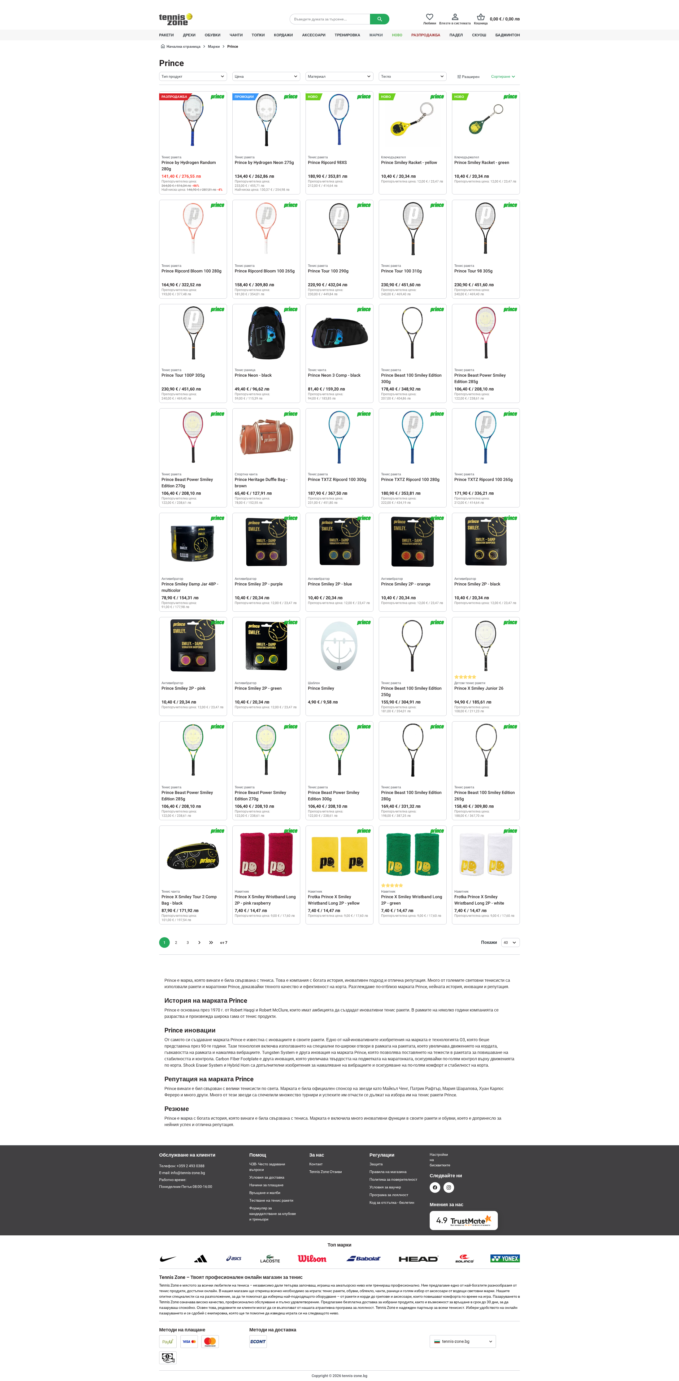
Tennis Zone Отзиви (325, 1172)
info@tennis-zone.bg (188, 1173)
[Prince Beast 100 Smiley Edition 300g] (412, 332)
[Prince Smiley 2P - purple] (266, 541)
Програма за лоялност (388, 1195)
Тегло (386, 76)
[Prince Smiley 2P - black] (486, 541)
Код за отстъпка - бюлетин (391, 1202)
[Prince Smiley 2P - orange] (412, 541)
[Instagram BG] (448, 1187)
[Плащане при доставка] (168, 1357)
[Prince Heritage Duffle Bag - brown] (266, 437)
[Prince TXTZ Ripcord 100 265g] (486, 437)
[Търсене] (379, 19)
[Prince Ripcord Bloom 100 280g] (193, 228)
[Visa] (189, 1341)
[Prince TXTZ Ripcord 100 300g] (339, 437)
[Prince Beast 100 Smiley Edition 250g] (412, 645)
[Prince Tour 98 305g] (486, 228)
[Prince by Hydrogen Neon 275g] (266, 120)
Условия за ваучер (385, 1187)
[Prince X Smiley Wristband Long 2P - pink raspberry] (266, 854)
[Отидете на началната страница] (176, 19)
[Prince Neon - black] (266, 332)
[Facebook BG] (435, 1187)
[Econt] (258, 1341)
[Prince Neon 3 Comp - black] (339, 332)
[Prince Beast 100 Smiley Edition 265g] (486, 750)
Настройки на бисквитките (435, 1159)
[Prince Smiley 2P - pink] (193, 645)
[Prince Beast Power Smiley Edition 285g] (486, 332)
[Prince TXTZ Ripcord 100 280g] (412, 437)
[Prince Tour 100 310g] (412, 228)
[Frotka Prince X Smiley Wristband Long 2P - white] (486, 854)
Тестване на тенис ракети (271, 1200)
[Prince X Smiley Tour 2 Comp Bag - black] (193, 854)
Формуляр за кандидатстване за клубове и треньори (272, 1213)
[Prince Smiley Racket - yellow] (412, 120)
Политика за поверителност (393, 1179)
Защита (376, 1164)
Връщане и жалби (264, 1193)
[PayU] (168, 1341)
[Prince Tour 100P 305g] (193, 332)
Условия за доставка (266, 1177)
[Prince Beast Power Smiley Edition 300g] (339, 750)
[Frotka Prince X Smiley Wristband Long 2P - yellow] (339, 854)
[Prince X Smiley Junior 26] (486, 645)
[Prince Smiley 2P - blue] (339, 541)
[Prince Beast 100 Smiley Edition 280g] (412, 750)
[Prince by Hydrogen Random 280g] (193, 120)
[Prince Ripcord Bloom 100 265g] (266, 228)
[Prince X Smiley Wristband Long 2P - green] (412, 854)
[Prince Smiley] (339, 645)
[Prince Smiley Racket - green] (486, 120)
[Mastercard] (210, 1341)
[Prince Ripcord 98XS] (339, 120)
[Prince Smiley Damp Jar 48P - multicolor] (193, 541)
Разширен (471, 77)
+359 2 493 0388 (207, 4)
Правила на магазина (388, 1172)
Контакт (316, 1164)
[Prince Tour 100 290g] (339, 228)
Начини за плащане (266, 1185)
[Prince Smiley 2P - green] (266, 645)
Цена (239, 76)
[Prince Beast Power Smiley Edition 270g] (193, 437)
